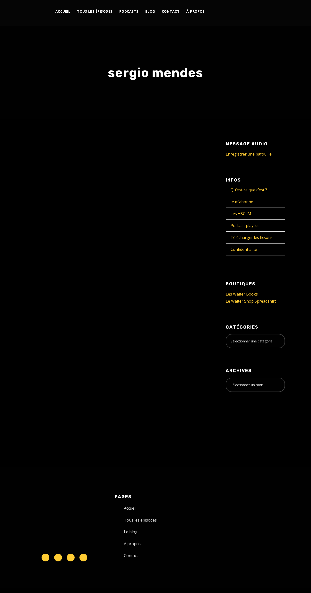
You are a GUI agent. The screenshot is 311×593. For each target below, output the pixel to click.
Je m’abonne (242, 201)
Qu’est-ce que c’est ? (249, 189)
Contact (171, 11)
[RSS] (256, 11)
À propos (195, 11)
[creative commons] (241, 415)
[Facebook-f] (58, 557)
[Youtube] (251, 11)
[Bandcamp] (268, 11)
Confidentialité (244, 249)
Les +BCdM (241, 213)
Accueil (62, 11)
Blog (150, 11)
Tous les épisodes (94, 11)
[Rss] (83, 557)
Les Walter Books (242, 294)
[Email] (279, 11)
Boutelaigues (37, 242)
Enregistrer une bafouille (249, 154)
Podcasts (128, 11)
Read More (35, 309)
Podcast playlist (245, 225)
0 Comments (67, 242)
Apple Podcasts (57, 355)
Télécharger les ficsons (252, 237)
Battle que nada (51, 226)
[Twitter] (240, 11)
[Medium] (262, 11)
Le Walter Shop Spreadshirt (251, 301)
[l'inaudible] (32, 13)
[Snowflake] (45, 557)
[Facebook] (234, 11)
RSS (78, 355)
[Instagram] (245, 11)
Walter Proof (65, 237)
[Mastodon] (273, 11)
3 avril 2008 (35, 237)
